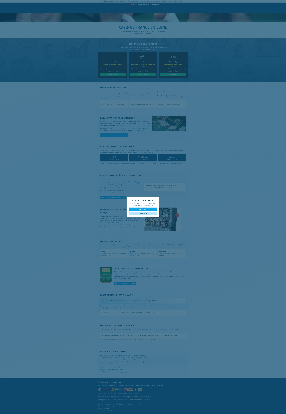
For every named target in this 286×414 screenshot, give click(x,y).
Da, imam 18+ (143, 209)
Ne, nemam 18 (143, 213)
